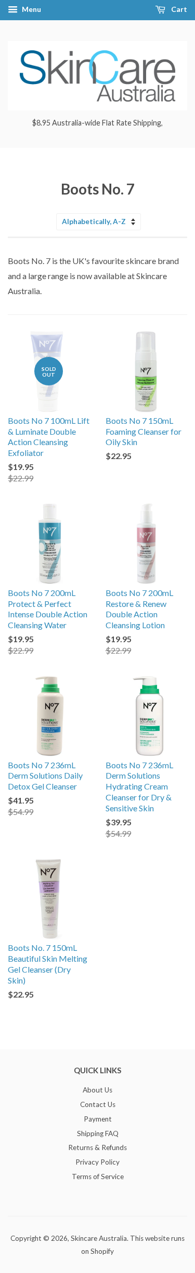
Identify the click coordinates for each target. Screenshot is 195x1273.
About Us (97, 1090)
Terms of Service (98, 1176)
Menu (30, 9)
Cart (178, 9)
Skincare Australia (99, 1238)
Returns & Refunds (97, 1147)
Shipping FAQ (98, 1133)
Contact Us (97, 1104)
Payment (98, 1119)
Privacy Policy (97, 1162)
